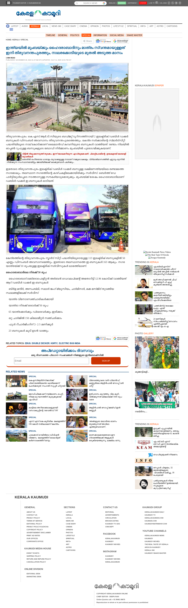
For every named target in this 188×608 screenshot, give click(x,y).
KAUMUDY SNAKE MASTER (155, 553)
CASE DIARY (70, 26)
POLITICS (74, 35)
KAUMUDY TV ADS (112, 524)
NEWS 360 (56, 26)
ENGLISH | (113, 3)
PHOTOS (106, 26)
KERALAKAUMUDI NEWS (154, 535)
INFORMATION (100, 35)
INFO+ (143, 26)
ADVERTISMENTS (112, 515)
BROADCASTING (112, 521)
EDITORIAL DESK (33, 574)
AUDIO (25, 26)
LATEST (14, 26)
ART (151, 26)
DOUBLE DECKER (40, 343)
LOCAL (45, 26)
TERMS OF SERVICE (34, 521)
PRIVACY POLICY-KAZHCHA (37, 527)
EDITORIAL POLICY (34, 524)
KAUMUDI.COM (151, 521)
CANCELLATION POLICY (36, 562)
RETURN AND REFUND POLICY (39, 559)
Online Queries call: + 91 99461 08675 (110, 599)
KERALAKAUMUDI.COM (154, 518)
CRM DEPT (109, 527)
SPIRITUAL (132, 26)
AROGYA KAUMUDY (152, 547)
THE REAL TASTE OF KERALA (156, 544)
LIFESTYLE (118, 26)
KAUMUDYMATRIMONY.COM (156, 524)
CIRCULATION (110, 518)
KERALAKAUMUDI (112, 538)
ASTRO (160, 26)
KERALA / (16, 40)
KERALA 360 (150, 550)
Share (89, 40)
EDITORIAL (109, 512)
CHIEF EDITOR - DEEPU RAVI (107, 596)
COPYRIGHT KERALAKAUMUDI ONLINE (112, 594)
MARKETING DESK (34, 576)
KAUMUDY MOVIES (112, 544)
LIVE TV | (154, 3)
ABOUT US (31, 512)
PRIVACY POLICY (33, 518)
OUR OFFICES (32, 538)
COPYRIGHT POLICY (35, 530)
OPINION (94, 26)
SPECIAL (86, 35)
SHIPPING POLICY (34, 556)
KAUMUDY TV (150, 515)
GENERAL (62, 35)
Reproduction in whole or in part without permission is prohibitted (122, 602)
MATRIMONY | (133, 3)
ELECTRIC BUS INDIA (69, 343)
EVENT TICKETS (33, 553)
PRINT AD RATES (33, 535)
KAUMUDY (109, 541)
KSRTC (54, 343)
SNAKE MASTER (134, 35)
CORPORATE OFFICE (35, 541)
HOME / (9, 40)
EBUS (28, 343)
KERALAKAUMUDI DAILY (154, 512)
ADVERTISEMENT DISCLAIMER (39, 532)
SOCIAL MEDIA (117, 35)
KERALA (35, 26)
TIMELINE (50, 35)
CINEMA (83, 26)
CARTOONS (172, 26)
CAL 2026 (163, 3)
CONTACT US (32, 515)
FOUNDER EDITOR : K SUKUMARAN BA (27, 3)
